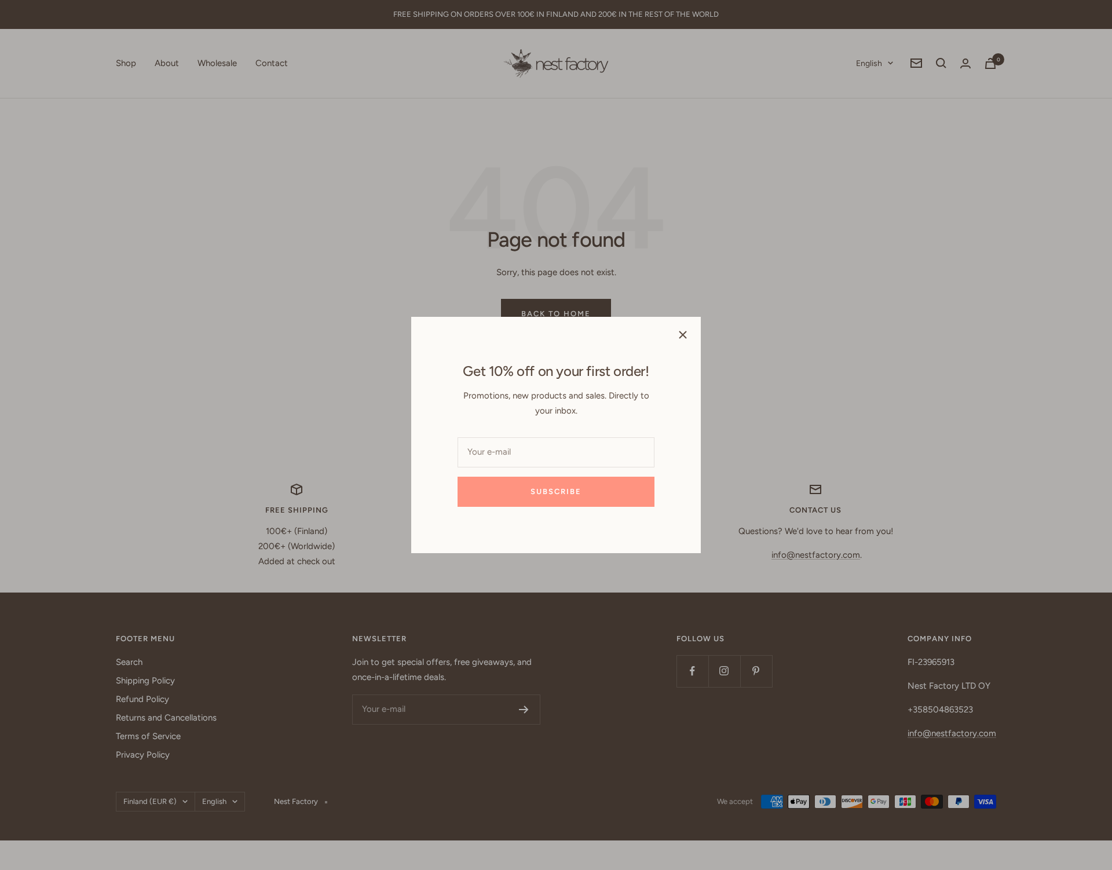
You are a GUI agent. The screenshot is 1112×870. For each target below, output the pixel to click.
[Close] (683, 335)
